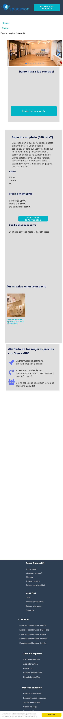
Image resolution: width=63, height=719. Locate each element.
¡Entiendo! (51, 714)
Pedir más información (33, 218)
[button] (59, 53)
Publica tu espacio (47, 7)
